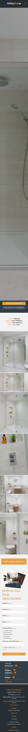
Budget (7, 677)
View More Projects (14, 561)
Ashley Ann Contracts (14, 730)
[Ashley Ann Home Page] (14, 4)
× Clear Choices (8, 681)
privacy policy (18, 647)
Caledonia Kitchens (8, 630)
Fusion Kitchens (7, 632)
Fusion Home (7, 636)
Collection (8, 673)
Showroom (9, 666)
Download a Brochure (14, 303)
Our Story (14, 716)
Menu (25, 4)
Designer (8, 670)
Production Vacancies (14, 722)
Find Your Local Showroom (14, 307)
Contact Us (14, 708)
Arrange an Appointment (14, 710)
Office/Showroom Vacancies (14, 724)
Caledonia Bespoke (8, 634)
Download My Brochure (14, 654)
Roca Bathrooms (7, 638)
